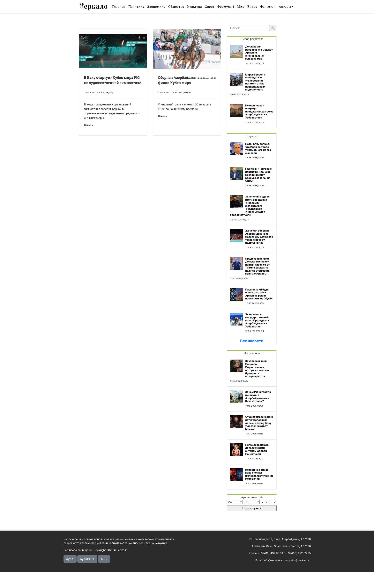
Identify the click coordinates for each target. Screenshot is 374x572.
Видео (252, 6)
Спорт (209, 6)
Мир (240, 6)
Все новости (251, 341)
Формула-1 (225, 6)
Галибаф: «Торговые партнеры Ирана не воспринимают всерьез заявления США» (258, 174)
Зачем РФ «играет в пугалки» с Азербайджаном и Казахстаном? (258, 396)
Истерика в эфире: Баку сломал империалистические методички (259, 474)
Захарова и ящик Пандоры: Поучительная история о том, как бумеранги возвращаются (257, 368)
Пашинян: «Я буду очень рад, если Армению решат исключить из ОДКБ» (259, 294)
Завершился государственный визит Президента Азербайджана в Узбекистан (257, 320)
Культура (194, 6)
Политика (136, 6)
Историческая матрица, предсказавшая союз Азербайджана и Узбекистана (259, 111)
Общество (176, 6)
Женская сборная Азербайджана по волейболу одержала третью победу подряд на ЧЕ (259, 236)
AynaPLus (87, 559)
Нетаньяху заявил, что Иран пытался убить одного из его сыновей (258, 148)
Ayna (69, 559)
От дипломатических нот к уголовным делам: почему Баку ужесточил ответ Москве (259, 422)
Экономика (156, 6)
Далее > (88, 125)
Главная (118, 6)
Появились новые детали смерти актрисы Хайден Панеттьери (257, 449)
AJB (104, 559)
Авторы (285, 6)
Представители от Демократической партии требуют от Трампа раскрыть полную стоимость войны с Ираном (257, 266)
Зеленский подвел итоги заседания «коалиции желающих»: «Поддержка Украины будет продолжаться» (250, 205)
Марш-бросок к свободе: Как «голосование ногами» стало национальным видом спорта (255, 82)
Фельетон (268, 6)
